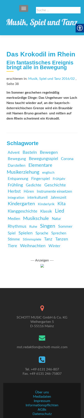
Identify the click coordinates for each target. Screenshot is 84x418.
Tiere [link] (12, 246)
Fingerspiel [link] (40, 179)
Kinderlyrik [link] (46, 204)
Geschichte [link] (55, 185)
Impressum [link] (42, 401)
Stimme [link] (14, 239)
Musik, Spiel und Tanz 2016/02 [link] (51, 78)
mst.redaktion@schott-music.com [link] (42, 347)
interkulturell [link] (37, 197)
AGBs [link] (42, 409)
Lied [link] (59, 211)
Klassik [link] (46, 211)
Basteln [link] (30, 152)
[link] (42, 22)
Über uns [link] (42, 392)
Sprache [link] (42, 233)
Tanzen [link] (61, 239)
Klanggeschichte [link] (22, 211)
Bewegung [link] (17, 159)
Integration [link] (16, 197)
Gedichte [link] (33, 185)
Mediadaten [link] (42, 396)
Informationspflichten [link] (42, 405)
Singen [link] (47, 226)
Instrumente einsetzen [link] (54, 191)
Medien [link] (14, 219)
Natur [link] (56, 219)
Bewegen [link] (49, 152)
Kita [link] (61, 204)
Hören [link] (29, 191)
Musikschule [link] (36, 218)
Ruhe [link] (33, 226)
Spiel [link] (12, 233)
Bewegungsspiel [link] (43, 159)
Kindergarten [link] (21, 204)
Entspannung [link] (18, 179)
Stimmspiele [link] (32, 239)
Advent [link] (14, 152)
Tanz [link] (48, 239)
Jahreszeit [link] (58, 197)
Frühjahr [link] (59, 179)
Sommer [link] (65, 226)
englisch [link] (48, 172)
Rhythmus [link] (17, 226)
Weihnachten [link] (32, 246)
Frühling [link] (15, 185)
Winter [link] (54, 246)
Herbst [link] (14, 191)
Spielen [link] (26, 233)
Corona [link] (67, 159)
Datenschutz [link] (42, 414)
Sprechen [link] (58, 233)
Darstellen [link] (16, 166)
